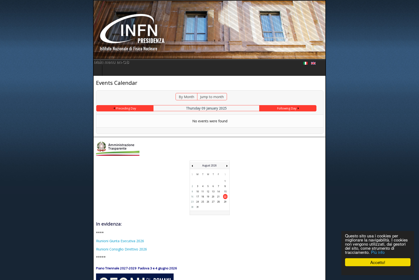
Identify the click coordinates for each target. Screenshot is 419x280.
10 (197, 191)
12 (208, 191)
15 (225, 191)
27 (213, 201)
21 (218, 196)
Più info (378, 252)
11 (202, 191)
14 (218, 191)
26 (208, 201)
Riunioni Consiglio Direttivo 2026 (28, 249)
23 (192, 201)
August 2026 (209, 165)
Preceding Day (56, 108)
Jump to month (205, 96)
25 (202, 201)
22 (225, 196)
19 (208, 196)
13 (213, 191)
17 (197, 196)
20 (213, 196)
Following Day (350, 108)
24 (197, 201)
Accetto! (377, 262)
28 (218, 201)
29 (225, 201)
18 (202, 196)
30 (192, 207)
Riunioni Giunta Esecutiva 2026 (27, 241)
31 (197, 207)
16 (192, 196)
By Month (180, 96)
